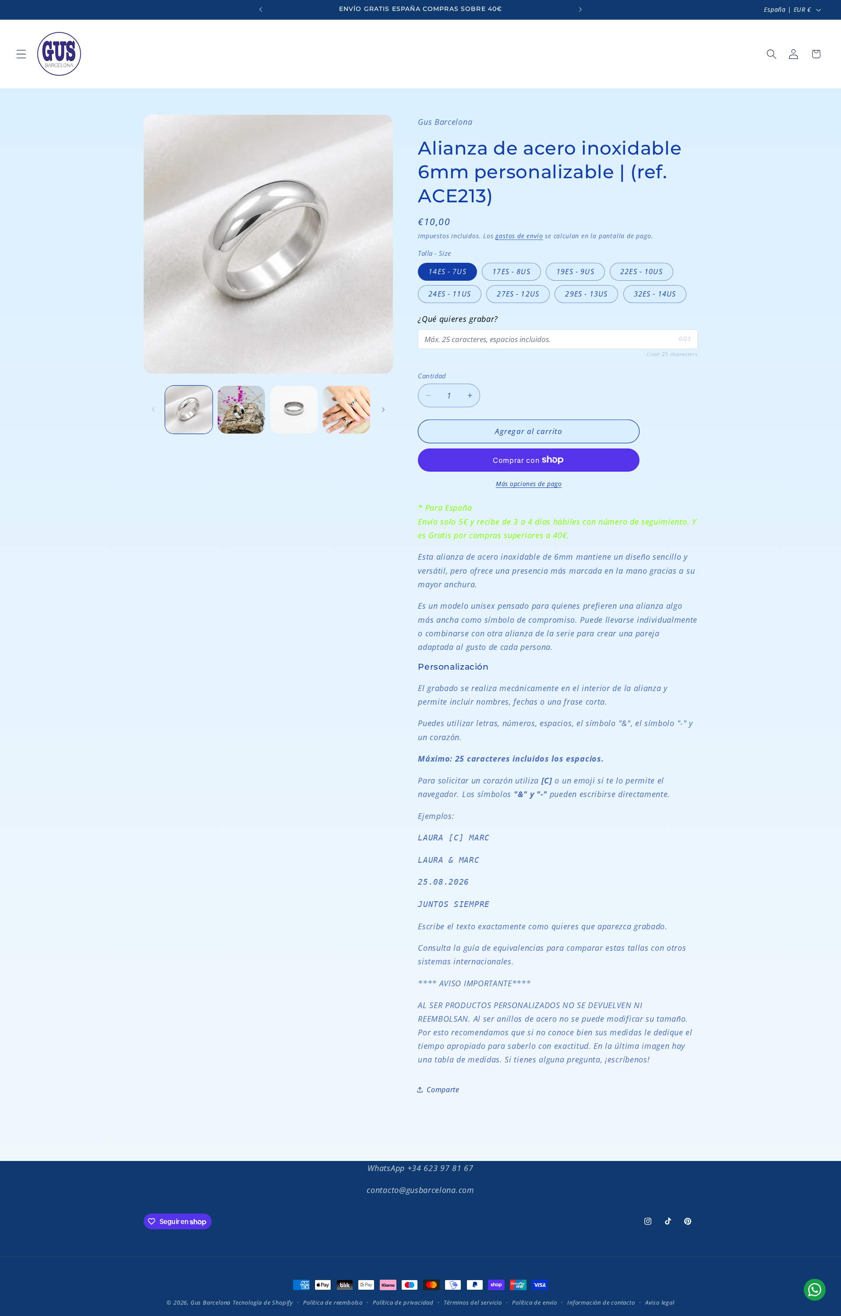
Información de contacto (601, 1302)
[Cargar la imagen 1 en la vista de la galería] (188, 409)
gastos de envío (519, 236)
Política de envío (534, 1302)
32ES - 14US (655, 294)
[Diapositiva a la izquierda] (153, 409)
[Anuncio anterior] (260, 9)
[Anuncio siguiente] (580, 9)
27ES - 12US (518, 294)
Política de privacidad (403, 1302)
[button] (21, 54)
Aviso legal (660, 1302)
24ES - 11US (449, 294)
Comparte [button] (443, 1089)
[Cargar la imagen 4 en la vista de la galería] (346, 409)
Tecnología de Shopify (263, 1302)
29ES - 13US (586, 294)
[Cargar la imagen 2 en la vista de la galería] (241, 409)
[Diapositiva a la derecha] (383, 409)
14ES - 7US (447, 271)
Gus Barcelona (210, 1302)
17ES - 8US (511, 271)
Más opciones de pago (529, 484)
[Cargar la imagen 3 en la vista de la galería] (294, 409)
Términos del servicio (473, 1302)
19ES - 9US (575, 271)
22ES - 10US (641, 271)
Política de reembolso (333, 1302)
